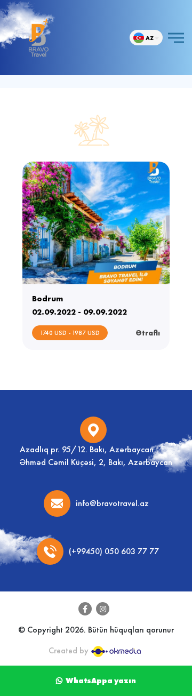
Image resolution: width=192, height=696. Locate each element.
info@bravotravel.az (112, 503)
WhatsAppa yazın (99, 680)
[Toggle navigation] (176, 37)
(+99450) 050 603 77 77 (114, 551)
